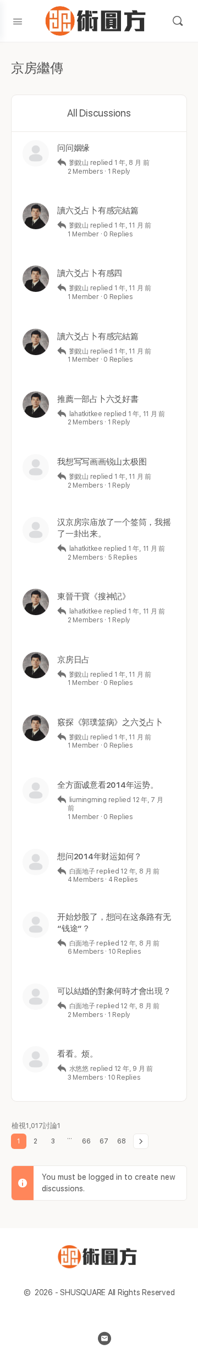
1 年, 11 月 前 (132, 225)
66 (86, 1141)
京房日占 (73, 660)
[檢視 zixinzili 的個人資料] (36, 153)
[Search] (177, 21)
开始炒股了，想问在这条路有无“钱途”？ (114, 922)
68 (121, 1141)
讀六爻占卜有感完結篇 (98, 210)
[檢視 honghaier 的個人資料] (36, 862)
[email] (104, 1338)
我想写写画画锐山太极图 (101, 462)
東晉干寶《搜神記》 (93, 596)
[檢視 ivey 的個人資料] (36, 996)
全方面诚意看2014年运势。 (107, 785)
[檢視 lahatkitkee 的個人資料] (36, 467)
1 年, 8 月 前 (132, 163)
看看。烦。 (77, 1054)
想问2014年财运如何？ (99, 856)
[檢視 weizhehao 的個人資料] (36, 1059)
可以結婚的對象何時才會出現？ (114, 991)
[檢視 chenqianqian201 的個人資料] (36, 924)
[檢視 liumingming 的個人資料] (36, 790)
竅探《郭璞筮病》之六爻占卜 (110, 722)
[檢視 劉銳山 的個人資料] (36, 216)
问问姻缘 (73, 148)
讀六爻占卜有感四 (89, 273)
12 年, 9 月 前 (133, 1069)
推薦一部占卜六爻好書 (98, 399)
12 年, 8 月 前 (139, 871)
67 (104, 1141)
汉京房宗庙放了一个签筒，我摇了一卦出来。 (114, 528)
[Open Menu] (17, 20)
